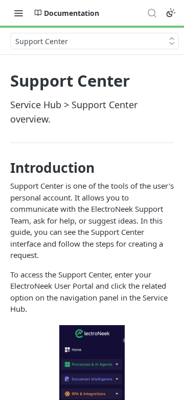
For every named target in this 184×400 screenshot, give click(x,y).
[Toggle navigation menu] (18, 13)
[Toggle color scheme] (171, 13)
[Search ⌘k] (152, 13)
